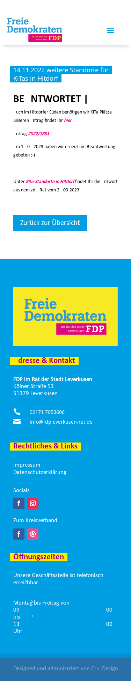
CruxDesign (104, 669)
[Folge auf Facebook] (18, 503)
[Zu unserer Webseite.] (32, 534)
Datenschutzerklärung (39, 472)
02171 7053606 (47, 412)
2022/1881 (38, 134)
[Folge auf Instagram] (32, 503)
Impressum (27, 465)
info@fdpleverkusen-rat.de (61, 421)
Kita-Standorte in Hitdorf (50, 181)
